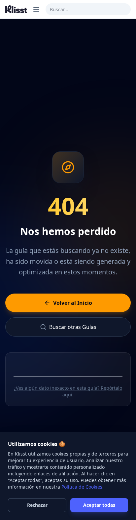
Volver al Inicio (72, 302)
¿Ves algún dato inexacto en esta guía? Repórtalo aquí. (68, 391)
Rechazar (37, 505)
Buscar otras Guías (72, 327)
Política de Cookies (81, 487)
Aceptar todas (99, 505)
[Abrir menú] (36, 9)
